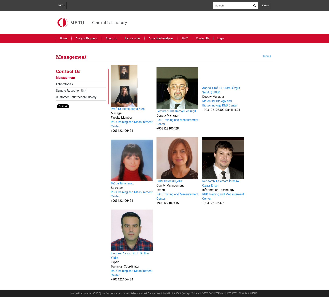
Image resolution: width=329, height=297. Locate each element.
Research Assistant (215, 181)
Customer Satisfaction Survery (76, 97)
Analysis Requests (87, 38)
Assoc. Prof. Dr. (213, 88)
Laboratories (132, 38)
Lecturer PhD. (166, 111)
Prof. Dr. (116, 109)
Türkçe (265, 5)
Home (63, 38)
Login (220, 38)
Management (65, 77)
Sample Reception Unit (71, 90)
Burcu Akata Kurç (133, 109)
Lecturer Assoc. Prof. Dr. (127, 253)
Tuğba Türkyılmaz (122, 183)
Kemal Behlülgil (185, 111)
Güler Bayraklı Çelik (169, 181)
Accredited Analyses (161, 38)
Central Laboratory (109, 22)
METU (61, 5)
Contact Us (202, 38)
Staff (184, 38)
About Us (111, 38)
